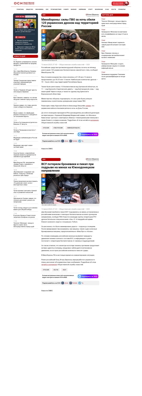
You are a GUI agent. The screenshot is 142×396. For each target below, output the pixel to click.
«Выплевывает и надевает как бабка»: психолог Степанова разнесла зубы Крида (24, 173)
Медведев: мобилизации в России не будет (25, 138)
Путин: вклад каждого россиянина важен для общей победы (25, 208)
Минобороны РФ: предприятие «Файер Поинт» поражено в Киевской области (24, 164)
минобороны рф (74, 128)
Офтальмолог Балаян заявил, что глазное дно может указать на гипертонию (25, 200)
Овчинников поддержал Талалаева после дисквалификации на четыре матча (113, 77)
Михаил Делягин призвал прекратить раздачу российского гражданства (24, 42)
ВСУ (65, 270)
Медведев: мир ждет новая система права (23, 146)
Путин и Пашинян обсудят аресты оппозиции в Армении (25, 91)
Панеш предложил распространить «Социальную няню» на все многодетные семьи (26, 183)
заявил (88, 106)
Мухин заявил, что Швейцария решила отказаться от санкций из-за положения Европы (25, 114)
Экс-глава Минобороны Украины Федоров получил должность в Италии (25, 72)
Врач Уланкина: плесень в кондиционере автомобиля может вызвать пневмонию (113, 55)
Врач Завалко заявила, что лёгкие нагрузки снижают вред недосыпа (25, 98)
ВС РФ (56, 270)
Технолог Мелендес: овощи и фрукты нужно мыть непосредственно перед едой (24, 224)
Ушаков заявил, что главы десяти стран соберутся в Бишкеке (25, 106)
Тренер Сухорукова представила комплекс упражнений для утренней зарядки (25, 82)
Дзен (66, 141)
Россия (46, 128)
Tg (82, 141)
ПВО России (58, 128)
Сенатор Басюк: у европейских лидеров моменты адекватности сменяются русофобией (25, 154)
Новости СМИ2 (47, 149)
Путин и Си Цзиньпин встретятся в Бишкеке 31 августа (25, 123)
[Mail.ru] (43, 48)
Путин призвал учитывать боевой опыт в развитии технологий (25, 191)
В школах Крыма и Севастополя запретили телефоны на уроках (25, 216)
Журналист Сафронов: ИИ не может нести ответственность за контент (25, 48)
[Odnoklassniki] (43, 31)
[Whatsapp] (43, 44)
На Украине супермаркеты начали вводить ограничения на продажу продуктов (25, 63)
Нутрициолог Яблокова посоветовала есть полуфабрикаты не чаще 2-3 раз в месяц (115, 34)
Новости (21, 37)
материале (95, 120)
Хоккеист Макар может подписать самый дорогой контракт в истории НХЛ (113, 45)
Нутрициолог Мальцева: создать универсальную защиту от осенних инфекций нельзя (113, 66)
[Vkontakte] (43, 35)
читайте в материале (49, 265)
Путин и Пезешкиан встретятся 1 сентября (25, 131)
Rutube (74, 141)
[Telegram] (43, 40)
